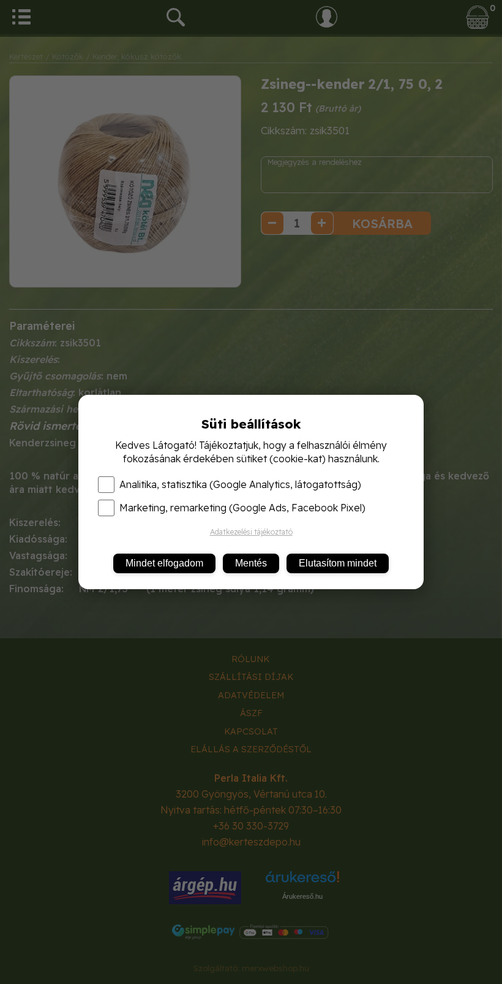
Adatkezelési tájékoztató (251, 531)
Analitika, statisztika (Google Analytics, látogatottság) (240, 484)
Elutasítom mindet (337, 563)
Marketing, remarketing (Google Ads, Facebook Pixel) (242, 507)
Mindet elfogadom (164, 563)
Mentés (251, 563)
